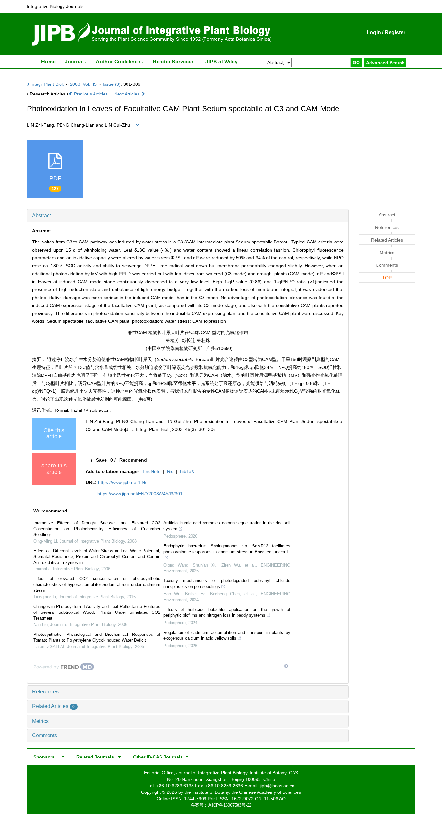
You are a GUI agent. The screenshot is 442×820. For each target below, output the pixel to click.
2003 (75, 84)
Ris (170, 471)
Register (395, 32)
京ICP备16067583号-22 (229, 805)
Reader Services (173, 61)
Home (48, 61)
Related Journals (93, 756)
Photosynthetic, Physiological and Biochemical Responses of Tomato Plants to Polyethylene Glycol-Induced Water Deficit (96, 637)
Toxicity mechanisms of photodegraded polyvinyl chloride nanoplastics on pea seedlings (226, 583)
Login (374, 32)
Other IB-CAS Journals (156, 756)
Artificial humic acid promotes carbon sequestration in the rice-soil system (226, 526)
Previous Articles (91, 93)
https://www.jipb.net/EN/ (122, 482)
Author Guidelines (118, 61)
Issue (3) (112, 84)
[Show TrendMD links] (286, 665)
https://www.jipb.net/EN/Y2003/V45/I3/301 (139, 493)
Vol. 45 (90, 84)
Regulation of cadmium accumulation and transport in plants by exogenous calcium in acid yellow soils (226, 635)
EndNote (151, 471)
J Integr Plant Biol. (45, 84)
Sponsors (43, 756)
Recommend (133, 460)
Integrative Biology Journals (55, 6)
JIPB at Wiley (221, 61)
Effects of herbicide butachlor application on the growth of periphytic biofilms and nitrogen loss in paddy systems (226, 612)
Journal (74, 61)
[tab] (187, 215)
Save (101, 460)
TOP (387, 277)
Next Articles (127, 93)
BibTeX (187, 471)
